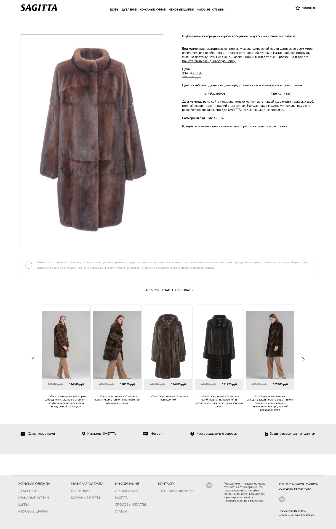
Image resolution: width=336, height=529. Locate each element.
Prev (33, 359)
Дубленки (27, 491)
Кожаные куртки (33, 497)
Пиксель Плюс (303, 515)
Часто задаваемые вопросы (217, 433)
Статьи (121, 511)
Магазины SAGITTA (101, 433)
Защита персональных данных (292, 433)
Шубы (23, 504)
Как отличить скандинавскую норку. (209, 61)
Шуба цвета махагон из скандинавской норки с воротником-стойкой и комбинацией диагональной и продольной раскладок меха (270, 403)
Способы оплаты (130, 504)
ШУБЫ (114, 9)
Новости (157, 433)
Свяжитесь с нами (41, 433)
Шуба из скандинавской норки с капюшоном (168, 398)
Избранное (308, 7)
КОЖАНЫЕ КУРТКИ (153, 9)
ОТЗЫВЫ (218, 9)
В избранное (214, 93)
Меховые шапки (33, 511)
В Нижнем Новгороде (177, 491)
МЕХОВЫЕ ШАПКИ (181, 9)
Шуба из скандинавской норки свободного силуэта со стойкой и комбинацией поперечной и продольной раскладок (66, 401)
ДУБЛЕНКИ (129, 9)
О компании (126, 491)
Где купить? (281, 93)
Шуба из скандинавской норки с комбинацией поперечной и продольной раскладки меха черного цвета (219, 401)
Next (303, 359)
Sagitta (121, 497)
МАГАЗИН (203, 9)
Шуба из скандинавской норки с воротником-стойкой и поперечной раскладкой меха (117, 399)
